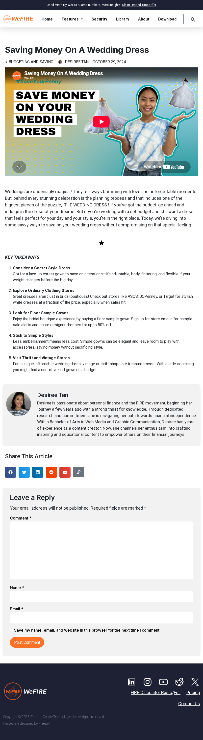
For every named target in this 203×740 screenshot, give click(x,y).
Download (167, 19)
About (143, 19)
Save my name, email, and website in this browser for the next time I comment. (87, 630)
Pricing (193, 692)
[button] (193, 19)
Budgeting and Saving (31, 62)
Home (47, 19)
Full (177, 692)
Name (17, 588)
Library (122, 19)
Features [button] (71, 19)
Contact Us (189, 703)
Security (99, 19)
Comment (20, 518)
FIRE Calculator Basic (151, 692)
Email (16, 609)
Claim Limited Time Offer (139, 5)
